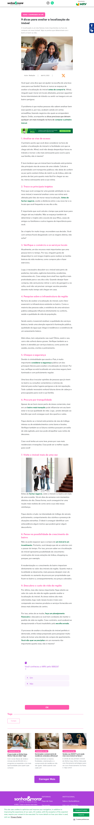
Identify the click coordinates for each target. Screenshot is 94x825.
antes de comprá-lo (56, 90)
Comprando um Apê (36, 15)
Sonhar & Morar (15, 2)
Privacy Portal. (16, 817)
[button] (81, 819)
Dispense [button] (81, 815)
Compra (13, 721)
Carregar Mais (47, 779)
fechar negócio (35, 494)
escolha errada (62, 623)
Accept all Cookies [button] (81, 810)
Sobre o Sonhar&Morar (70, 801)
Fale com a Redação (70, 805)
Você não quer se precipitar (33, 640)
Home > (26, 15)
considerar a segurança (41, 363)
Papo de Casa (47, 801)
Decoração (46, 805)
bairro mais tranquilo (36, 407)
